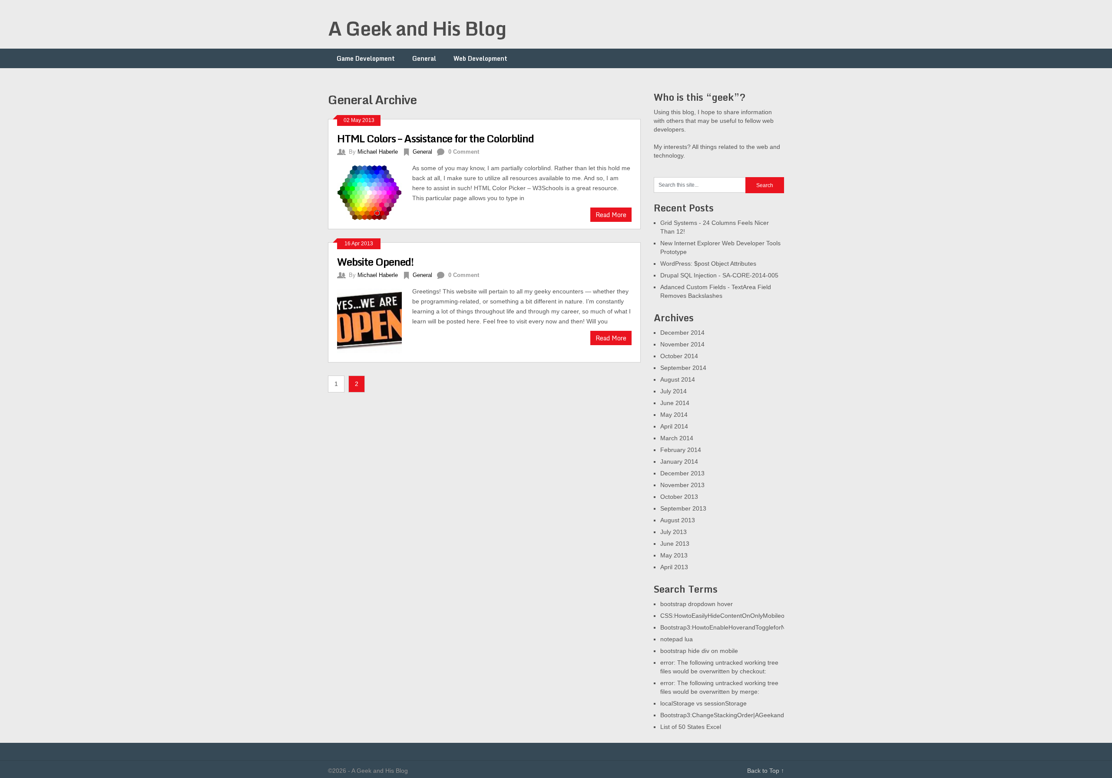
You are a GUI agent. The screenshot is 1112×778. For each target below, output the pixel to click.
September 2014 (683, 367)
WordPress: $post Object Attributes (708, 263)
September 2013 (683, 508)
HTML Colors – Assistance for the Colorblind (435, 138)
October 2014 (679, 356)
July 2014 (673, 391)
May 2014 (674, 414)
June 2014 (674, 402)
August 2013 (677, 520)
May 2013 (674, 555)
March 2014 (676, 438)
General (424, 58)
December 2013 (682, 473)
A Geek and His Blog (417, 28)
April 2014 (674, 426)
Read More (611, 215)
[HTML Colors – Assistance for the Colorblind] (374, 191)
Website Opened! (375, 261)
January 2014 (679, 461)
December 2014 (682, 332)
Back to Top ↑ (765, 770)
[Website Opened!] (374, 320)
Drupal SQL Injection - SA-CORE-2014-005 (719, 275)
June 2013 (674, 543)
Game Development (366, 58)
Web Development (480, 58)
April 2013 (674, 567)
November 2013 (682, 484)
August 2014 (677, 379)
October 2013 (679, 496)
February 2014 (680, 449)
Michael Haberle (377, 151)
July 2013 (673, 531)
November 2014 (682, 344)
